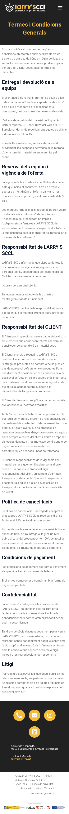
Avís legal (22, 784)
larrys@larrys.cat (21, 759)
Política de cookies (31, 788)
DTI (50, 776)
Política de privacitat (41, 784)
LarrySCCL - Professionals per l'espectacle (50, 7)
